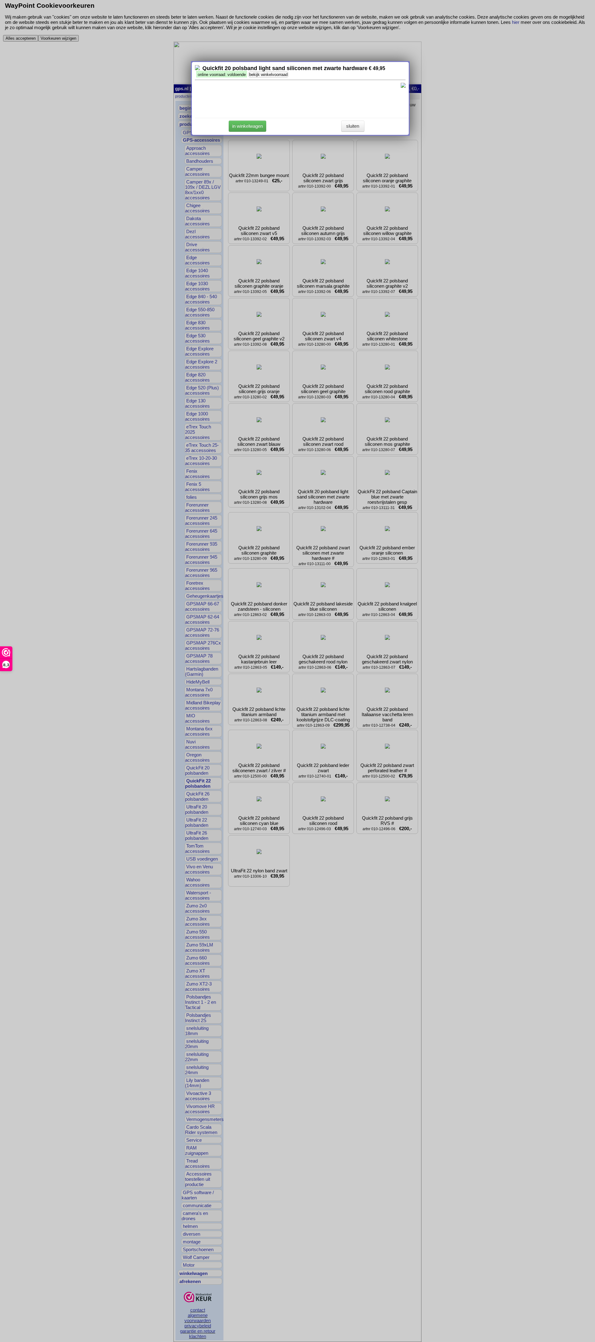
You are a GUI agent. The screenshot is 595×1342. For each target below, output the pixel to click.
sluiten (352, 126)
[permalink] (197, 68)
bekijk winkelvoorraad (268, 74)
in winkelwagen (247, 126)
